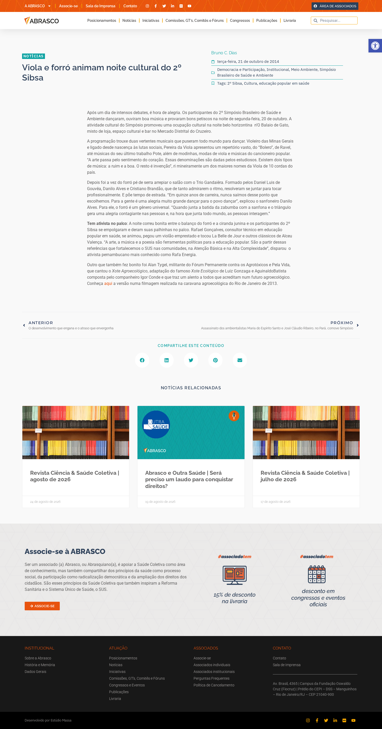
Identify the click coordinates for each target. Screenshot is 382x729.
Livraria (290, 20)
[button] (375, 45)
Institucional (278, 69)
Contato (130, 6)
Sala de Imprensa (100, 6)
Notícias (129, 20)
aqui (108, 283)
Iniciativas (150, 20)
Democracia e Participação (241, 69)
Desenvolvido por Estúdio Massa (48, 720)
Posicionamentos (101, 20)
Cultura (250, 83)
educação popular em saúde (284, 83)
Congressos (240, 20)
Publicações (266, 20)
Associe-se (68, 6)
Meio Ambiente (304, 69)
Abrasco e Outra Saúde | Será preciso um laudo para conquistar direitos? (189, 479)
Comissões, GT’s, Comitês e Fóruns (195, 20)
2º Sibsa (234, 83)
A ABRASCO (35, 6)
